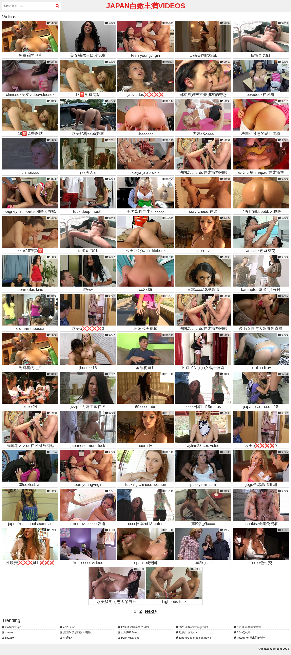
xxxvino (9, 632)
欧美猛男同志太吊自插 (134, 626)
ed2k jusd (68, 626)
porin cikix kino (130, 637)
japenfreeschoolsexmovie (194, 637)
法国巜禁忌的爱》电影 (76, 632)
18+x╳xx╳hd (244, 632)
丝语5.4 (67, 637)
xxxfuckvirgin (12, 626)
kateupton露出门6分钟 (250, 637)
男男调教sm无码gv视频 (193, 626)
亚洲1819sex (128, 632)
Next (150, 611)
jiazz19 (9, 637)
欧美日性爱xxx (187, 632)
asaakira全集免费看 (249, 626)
